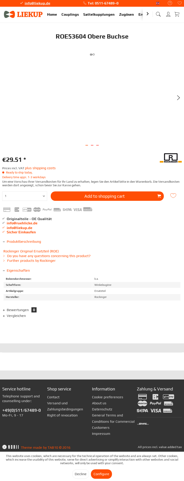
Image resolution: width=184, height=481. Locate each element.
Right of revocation (62, 415)
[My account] (168, 13)
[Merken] (174, 195)
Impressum (101, 433)
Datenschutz (102, 409)
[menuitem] (167, 3)
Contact (53, 397)
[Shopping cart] (177, 14)
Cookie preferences (107, 397)
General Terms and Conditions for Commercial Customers (113, 421)
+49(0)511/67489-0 (21, 410)
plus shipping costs (40, 168)
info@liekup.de (37, 3)
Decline (81, 474)
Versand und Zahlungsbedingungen (65, 406)
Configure (101, 474)
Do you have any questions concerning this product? (48, 256)
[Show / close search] (158, 13)
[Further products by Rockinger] (171, 159)
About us (99, 403)
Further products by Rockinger (31, 260)
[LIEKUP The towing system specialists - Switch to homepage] (23, 14)
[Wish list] (180, 3)
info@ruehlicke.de (22, 223)
